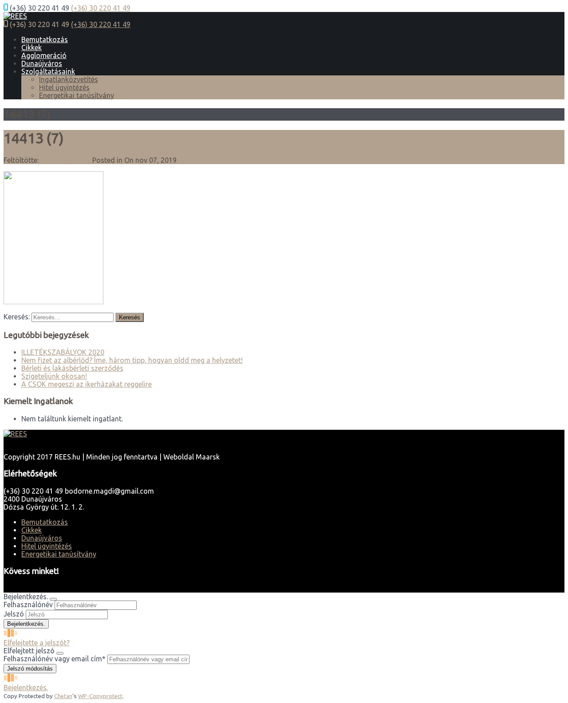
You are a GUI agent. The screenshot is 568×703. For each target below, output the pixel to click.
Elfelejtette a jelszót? (37, 643)
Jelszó (14, 614)
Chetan (63, 696)
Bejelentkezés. (26, 687)
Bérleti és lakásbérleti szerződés (72, 368)
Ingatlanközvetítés (68, 79)
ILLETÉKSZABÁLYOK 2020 (62, 352)
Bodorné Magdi (65, 160)
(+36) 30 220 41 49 (100, 8)
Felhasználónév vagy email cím (55, 659)
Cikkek (31, 47)
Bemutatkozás (44, 39)
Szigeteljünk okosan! (54, 376)
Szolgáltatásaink (48, 71)
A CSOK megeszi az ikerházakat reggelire (86, 384)
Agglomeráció (44, 55)
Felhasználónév (28, 605)
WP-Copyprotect (100, 696)
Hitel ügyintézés (64, 87)
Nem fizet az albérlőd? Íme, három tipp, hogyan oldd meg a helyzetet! (132, 360)
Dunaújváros (41, 63)
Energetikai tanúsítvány (76, 95)
